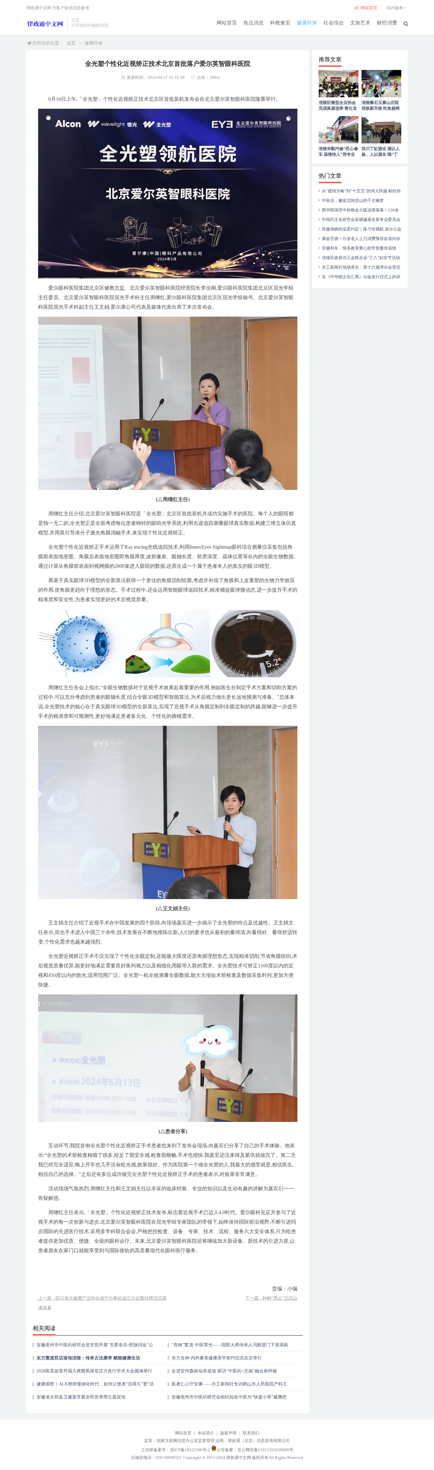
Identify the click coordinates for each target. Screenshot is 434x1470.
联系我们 (251, 1433)
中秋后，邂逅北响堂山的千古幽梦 (353, 200)
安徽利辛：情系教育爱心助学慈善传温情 (359, 248)
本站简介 (206, 1433)
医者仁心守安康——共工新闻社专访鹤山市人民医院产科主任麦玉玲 (229, 1386)
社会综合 (333, 22)
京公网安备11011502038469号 (265, 1449)
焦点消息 (253, 22)
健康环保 (307, 22)
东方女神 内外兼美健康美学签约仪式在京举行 (217, 1358)
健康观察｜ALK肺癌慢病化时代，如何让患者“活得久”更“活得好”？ (95, 1386)
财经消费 (387, 22)
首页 (71, 43)
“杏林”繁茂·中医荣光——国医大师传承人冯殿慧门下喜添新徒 (230, 1347)
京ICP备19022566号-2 (190, 1449)
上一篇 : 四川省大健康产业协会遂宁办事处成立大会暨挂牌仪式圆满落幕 (102, 1303)
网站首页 (227, 22)
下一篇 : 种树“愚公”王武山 (271, 1298)
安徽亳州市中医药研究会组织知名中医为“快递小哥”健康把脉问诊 (229, 1399)
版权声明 (228, 1433)
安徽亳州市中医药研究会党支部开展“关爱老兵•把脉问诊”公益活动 (95, 1347)
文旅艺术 (360, 22)
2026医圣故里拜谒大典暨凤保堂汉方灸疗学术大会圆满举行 (94, 1371)
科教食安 (280, 22)
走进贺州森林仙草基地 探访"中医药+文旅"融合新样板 (224, 1371)
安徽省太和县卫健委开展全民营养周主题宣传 (81, 1397)
